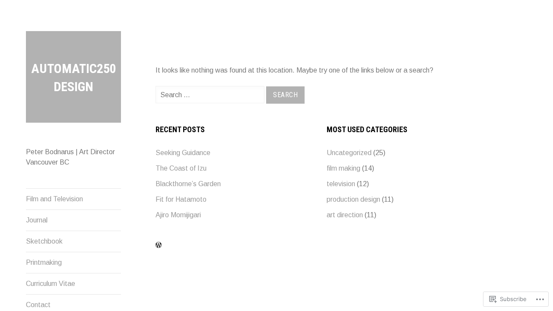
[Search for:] (211, 94)
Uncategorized (349, 152)
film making (343, 168)
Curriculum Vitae (50, 283)
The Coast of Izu (181, 168)
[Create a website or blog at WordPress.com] (159, 245)
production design (353, 199)
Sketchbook (44, 241)
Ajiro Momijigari (178, 215)
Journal (37, 220)
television (341, 183)
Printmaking (44, 262)
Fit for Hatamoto (181, 199)
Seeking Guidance (183, 152)
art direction (345, 215)
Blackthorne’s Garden (188, 183)
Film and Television (54, 199)
